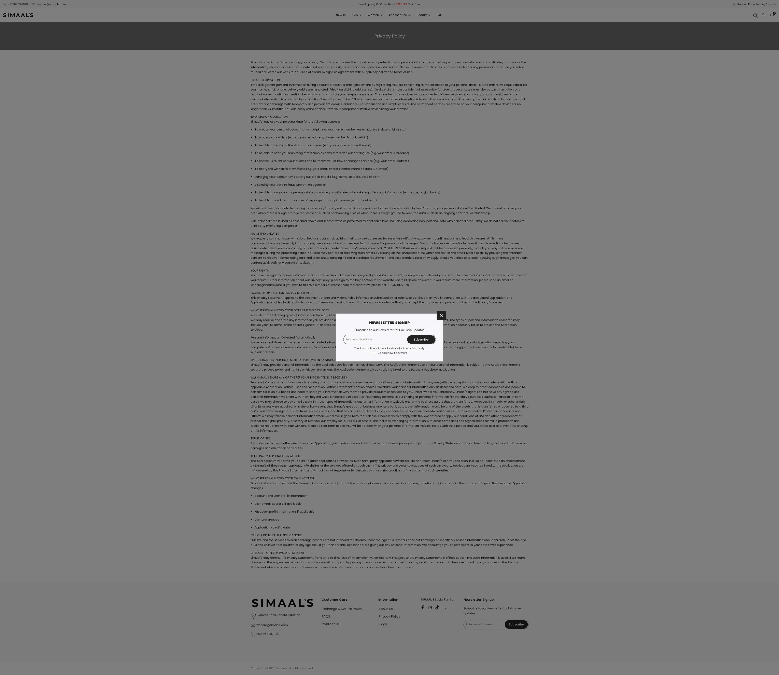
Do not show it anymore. (393, 353)
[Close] (441, 315)
